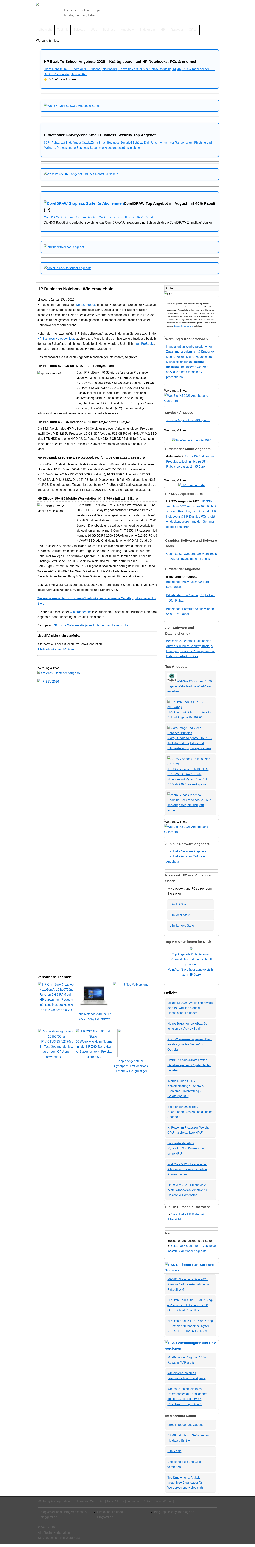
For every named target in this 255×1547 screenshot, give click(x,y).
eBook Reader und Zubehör (185, 1424)
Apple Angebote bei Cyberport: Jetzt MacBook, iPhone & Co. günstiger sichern (131, 1068)
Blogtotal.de (105, 1517)
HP (163, 29)
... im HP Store (178, 904)
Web (94, 29)
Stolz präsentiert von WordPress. (59, 1537)
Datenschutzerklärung (183, 326)
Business (109, 29)
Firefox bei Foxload (110, 1512)
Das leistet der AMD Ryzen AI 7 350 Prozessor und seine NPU (187, 1148)
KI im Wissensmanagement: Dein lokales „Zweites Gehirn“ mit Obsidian (189, 1044)
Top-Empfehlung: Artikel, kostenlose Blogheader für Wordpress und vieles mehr (185, 1482)
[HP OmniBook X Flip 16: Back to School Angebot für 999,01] (190, 707)
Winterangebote (86, 304)
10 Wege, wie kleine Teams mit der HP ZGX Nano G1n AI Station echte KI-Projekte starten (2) (94, 1049)
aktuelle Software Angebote (188, 851)
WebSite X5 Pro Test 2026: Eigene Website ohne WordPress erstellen (189, 686)
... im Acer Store (179, 915)
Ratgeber (177, 29)
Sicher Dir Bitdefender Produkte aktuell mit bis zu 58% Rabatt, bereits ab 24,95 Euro (190, 461)
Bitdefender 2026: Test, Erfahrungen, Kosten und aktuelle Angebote (189, 1111)
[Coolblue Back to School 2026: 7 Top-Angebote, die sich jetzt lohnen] (184, 795)
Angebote (127, 29)
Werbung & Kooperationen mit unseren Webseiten (71, 1501)
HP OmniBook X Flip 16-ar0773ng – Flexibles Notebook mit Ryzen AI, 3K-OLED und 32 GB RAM (190, 1326)
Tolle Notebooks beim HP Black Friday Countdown (94, 1016)
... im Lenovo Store (181, 925)
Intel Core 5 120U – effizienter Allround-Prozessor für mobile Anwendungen (187, 1169)
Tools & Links (115, 1501)
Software (79, 29)
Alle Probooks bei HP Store (55, 649)
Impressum (134, 1501)
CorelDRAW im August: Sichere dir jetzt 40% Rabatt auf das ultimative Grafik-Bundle (99, 217)
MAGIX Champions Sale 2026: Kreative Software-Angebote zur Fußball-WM (188, 1284)
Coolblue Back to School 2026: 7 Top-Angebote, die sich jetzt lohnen (189, 805)
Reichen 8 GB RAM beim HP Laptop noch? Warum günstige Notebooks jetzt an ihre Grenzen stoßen (56, 1002)
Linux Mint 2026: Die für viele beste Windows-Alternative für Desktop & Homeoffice (187, 1190)
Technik (62, 29)
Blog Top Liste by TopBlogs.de (174, 1512)
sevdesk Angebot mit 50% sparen (188, 420)
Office (193, 29)
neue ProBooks (144, 343)
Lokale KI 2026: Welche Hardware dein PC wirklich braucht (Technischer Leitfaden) (190, 1007)
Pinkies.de (174, 1451)
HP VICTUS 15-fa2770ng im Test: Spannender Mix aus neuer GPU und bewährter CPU (56, 1049)
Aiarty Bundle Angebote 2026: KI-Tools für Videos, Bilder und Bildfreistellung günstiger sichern (189, 743)
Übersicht (45, 29)
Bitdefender (147, 29)
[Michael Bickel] (37, 4)
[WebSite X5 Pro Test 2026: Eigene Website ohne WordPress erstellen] (172, 681)
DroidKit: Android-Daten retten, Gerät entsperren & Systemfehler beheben (189, 1065)
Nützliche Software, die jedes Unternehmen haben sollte (91, 625)
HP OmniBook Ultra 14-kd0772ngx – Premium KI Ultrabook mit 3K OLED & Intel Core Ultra (190, 1305)
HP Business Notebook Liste (56, 338)
